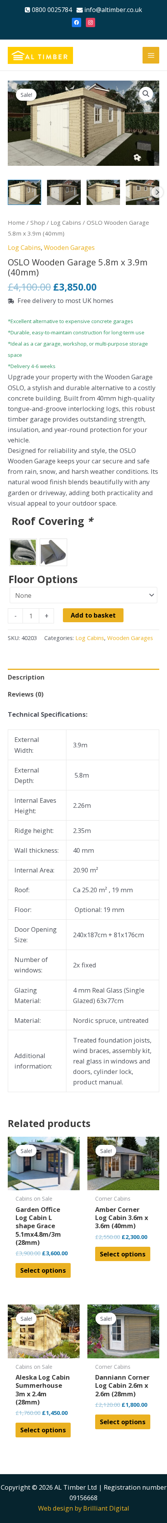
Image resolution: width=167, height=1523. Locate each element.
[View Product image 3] (103, 192)
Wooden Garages (69, 247)
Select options (43, 1270)
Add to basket (93, 615)
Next (157, 192)
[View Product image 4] (142, 192)
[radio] (23, 552)
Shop (37, 222)
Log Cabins (65, 222)
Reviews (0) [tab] (25, 694)
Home (16, 222)
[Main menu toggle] (151, 55)
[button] (146, 94)
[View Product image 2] (63, 192)
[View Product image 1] (24, 192)
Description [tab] (26, 677)
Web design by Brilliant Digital (83, 1508)
